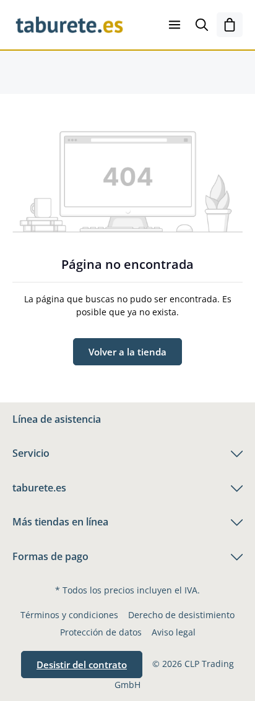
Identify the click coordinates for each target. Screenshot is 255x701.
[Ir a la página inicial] (69, 24)
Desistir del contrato (82, 664)
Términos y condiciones (69, 615)
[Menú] (174, 24)
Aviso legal (174, 632)
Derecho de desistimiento (181, 615)
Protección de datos (101, 632)
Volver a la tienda (127, 352)
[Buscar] (201, 24)
